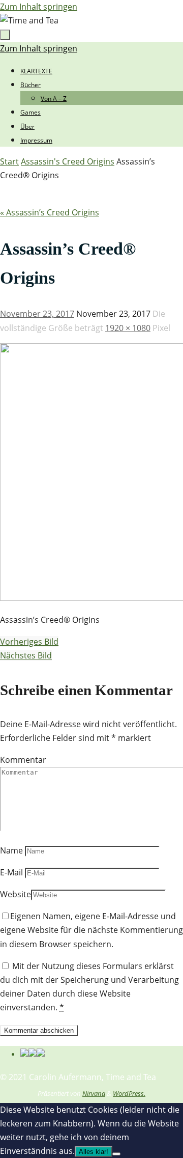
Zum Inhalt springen (38, 6)
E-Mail (11, 872)
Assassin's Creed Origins (67, 161)
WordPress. (129, 1093)
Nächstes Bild (26, 655)
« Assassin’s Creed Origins (49, 212)
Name (11, 850)
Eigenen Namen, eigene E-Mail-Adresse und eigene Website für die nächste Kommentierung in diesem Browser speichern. (91, 930)
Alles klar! (93, 1151)
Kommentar (23, 759)
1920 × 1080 (127, 328)
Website (15, 894)
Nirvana (93, 1093)
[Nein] (116, 1153)
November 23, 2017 (37, 313)
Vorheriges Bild (29, 641)
